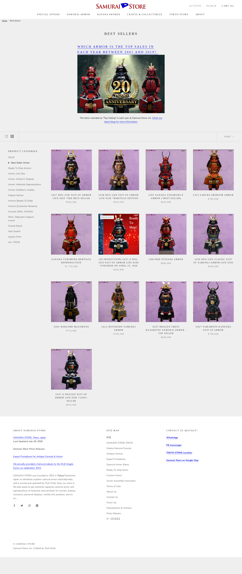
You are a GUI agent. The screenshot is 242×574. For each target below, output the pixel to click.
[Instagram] (29, 505)
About (200, 14)
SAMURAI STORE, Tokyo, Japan (29, 437)
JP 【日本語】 (114, 518)
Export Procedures (116, 459)
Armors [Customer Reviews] (22, 206)
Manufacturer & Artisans (119, 508)
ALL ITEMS (14, 242)
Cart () (228, 6)
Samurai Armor (78, 14)
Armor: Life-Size (16, 173)
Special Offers (48, 14)
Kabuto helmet (15, 195)
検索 (109, 437)
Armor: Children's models (21, 190)
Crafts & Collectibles (144, 14)
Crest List (111, 502)
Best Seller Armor (20, 162)
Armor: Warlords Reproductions (24, 184)
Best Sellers (15, 20)
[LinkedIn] (37, 505)
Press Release (114, 513)
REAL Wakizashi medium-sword (21, 219)
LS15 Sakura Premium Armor (213, 195)
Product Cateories (22, 151)
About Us (111, 491)
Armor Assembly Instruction (121, 480)
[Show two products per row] (6, 136)
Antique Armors (115, 453)
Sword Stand (15, 226)
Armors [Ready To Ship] (20, 200)
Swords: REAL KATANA (20, 211)
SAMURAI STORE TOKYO (120, 442)
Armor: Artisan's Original (21, 179)
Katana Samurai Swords (119, 448)
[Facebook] (14, 505)
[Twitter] (22, 505)
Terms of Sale (114, 486)
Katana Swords (108, 14)
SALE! (11, 157)
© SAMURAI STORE (24, 544)
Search (211, 6)
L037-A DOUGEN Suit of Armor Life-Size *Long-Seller (71, 397)
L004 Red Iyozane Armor (166, 259)
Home (4, 20)
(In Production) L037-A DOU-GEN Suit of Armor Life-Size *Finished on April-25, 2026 (119, 262)
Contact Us (112, 497)
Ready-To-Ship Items (117, 470)
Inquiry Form (14, 236)
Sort (228, 136)
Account (195, 6)
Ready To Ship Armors (19, 168)
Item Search (14, 231)
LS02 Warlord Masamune (71, 327)
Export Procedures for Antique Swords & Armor (38, 456)
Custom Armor (114, 475)
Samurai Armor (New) (118, 464)
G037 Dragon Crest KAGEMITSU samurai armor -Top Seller (166, 330)
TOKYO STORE (179, 14)
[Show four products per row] (12, 136)
